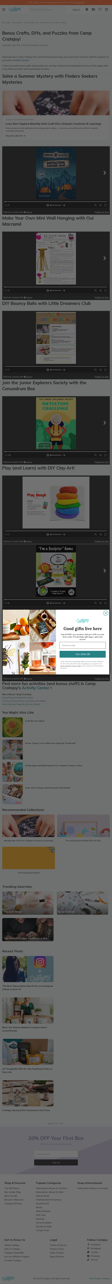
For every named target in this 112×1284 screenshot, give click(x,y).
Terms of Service (65, 666)
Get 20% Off (83, 654)
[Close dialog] (105, 613)
